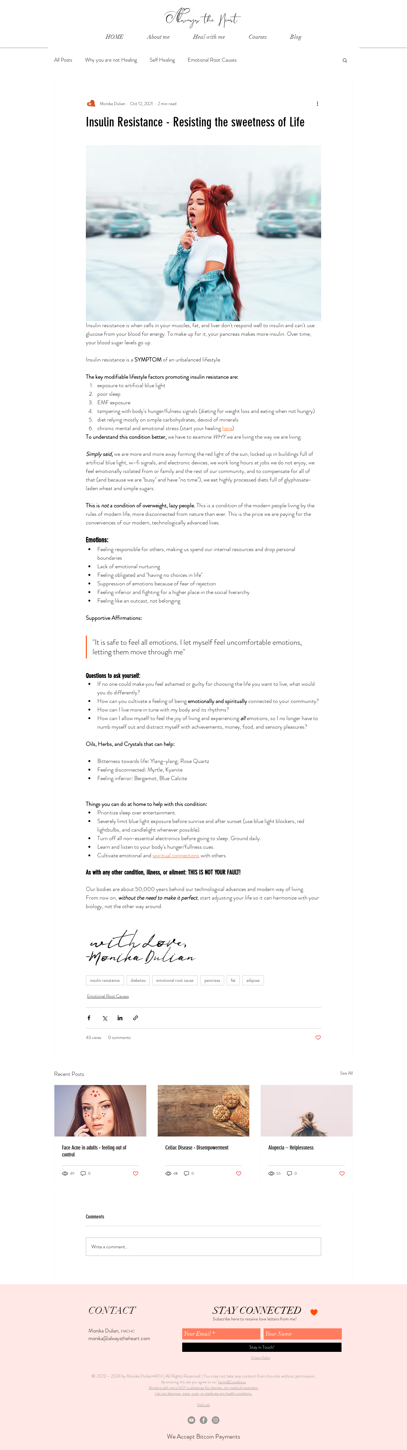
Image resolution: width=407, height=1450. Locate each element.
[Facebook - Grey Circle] (203, 1420)
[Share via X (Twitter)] (104, 1018)
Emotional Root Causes (212, 60)
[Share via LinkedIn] (120, 1018)
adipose (253, 980)
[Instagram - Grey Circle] (215, 1420)
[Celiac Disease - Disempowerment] (204, 1110)
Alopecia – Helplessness (291, 1147)
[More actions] (317, 103)
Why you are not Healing (111, 60)
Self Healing (162, 60)
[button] (345, 60)
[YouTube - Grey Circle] (191, 1420)
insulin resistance (105, 980)
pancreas (212, 980)
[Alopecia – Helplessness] (307, 1110)
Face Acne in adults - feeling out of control (94, 1151)
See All (346, 1073)
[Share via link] (136, 1018)
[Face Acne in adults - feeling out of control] (100, 1110)
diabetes (138, 980)
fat (233, 980)
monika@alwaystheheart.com (119, 1338)
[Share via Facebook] (89, 1018)
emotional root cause (175, 980)
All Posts (63, 60)
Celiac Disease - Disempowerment (196, 1147)
